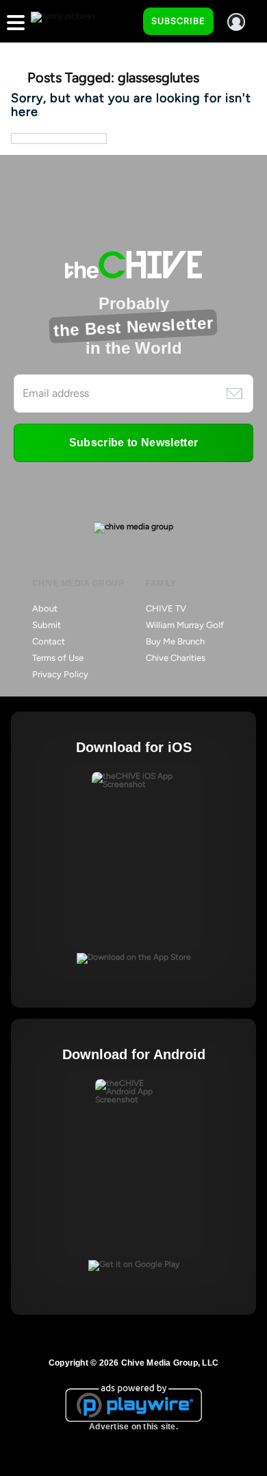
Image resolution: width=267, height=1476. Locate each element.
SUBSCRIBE (178, 21)
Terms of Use (58, 658)
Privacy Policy (60, 674)
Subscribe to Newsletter (133, 442)
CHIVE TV (166, 608)
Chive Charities (175, 658)
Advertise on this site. (133, 1426)
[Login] (236, 22)
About (45, 608)
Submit (46, 625)
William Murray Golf (185, 625)
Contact (48, 641)
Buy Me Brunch (175, 641)
